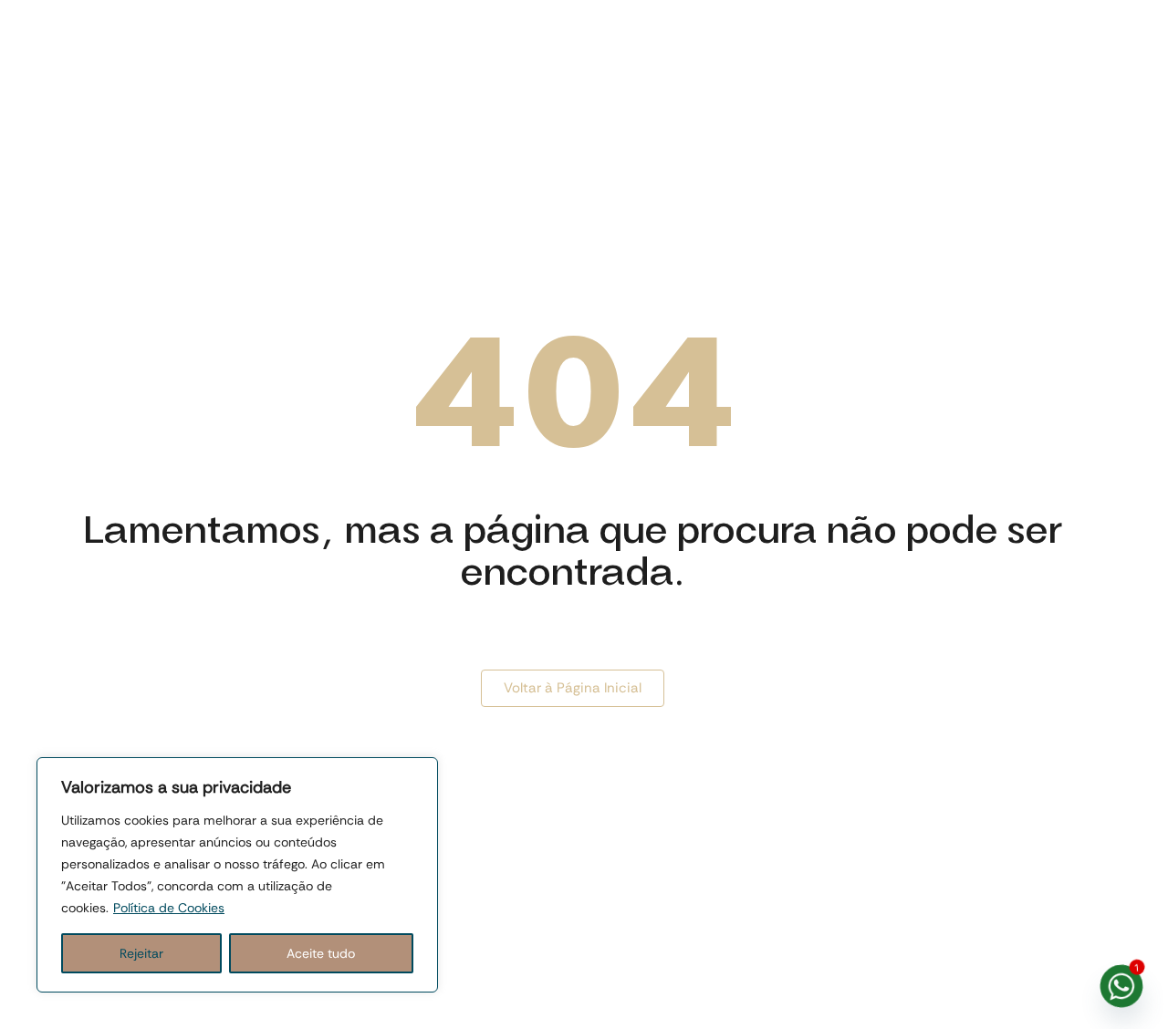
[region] (237, 875)
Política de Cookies (168, 907)
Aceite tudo (321, 953)
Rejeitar (141, 953)
